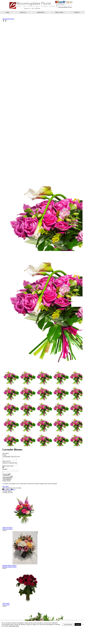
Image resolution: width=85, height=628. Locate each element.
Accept (78, 624)
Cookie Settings (68, 624)
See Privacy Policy (14, 626)
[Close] (83, 624)
